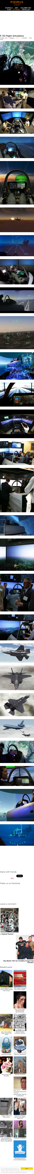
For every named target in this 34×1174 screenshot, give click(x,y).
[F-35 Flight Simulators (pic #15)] (17, 512)
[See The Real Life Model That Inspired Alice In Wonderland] (6, 1137)
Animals (9, 8)
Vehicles (26, 9)
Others (16, 9)
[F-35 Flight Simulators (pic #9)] (17, 312)
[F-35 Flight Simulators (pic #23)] (17, 737)
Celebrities (25, 8)
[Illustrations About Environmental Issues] (20, 1157)
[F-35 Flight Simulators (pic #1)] (17, 84)
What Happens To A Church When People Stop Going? (6, 989)
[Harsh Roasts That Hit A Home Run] (20, 1093)
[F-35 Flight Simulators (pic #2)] (17, 108)
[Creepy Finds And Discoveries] (6, 1114)
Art (16, 8)
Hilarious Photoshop (20, 1054)
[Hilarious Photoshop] (20, 1053)
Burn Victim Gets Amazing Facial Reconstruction (20, 1010)
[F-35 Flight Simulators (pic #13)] (17, 437)
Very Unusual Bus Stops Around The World (6, 1033)
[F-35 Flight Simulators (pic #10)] (17, 349)
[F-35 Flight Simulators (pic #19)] (17, 640)
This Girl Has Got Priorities (6, 1075)
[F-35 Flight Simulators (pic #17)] (17, 570)
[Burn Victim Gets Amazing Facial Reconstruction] (20, 1008)
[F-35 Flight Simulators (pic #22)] (17, 715)
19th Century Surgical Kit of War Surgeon (20, 988)
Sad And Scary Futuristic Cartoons (20, 1032)
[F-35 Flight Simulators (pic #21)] (17, 689)
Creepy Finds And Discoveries (6, 1116)
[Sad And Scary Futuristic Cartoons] (20, 1030)
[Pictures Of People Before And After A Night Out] (20, 1114)
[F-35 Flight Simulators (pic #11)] (17, 379)
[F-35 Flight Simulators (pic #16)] (17, 535)
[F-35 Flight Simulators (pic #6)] (17, 231)
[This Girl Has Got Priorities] (6, 1073)
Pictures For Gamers (20, 1138)
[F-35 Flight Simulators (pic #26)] (17, 821)
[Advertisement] (17, 22)
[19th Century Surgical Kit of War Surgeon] (20, 986)
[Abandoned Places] (20, 1073)
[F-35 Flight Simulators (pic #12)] (17, 406)
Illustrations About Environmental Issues (20, 1159)
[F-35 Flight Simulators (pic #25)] (17, 785)
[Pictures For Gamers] (20, 1137)
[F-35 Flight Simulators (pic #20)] (17, 662)
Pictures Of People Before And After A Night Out (20, 1117)
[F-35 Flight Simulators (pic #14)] (17, 464)
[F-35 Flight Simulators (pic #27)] (17, 845)
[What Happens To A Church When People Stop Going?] (6, 986)
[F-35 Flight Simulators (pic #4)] (17, 157)
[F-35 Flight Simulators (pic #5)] (17, 204)
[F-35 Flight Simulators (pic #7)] (17, 255)
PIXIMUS (17, 2)
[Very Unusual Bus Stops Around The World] (6, 1030)
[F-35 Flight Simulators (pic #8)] (17, 284)
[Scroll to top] (27, 1165)
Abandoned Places (20, 1074)
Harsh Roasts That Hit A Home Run (20, 1095)
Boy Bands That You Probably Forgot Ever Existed (18, 961)
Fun (9, 9)
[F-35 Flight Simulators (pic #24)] (17, 762)
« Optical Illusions (6, 934)
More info (25, 1172)
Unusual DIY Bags (6, 1054)
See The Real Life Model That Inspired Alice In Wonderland (6, 1140)
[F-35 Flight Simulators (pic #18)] (17, 611)
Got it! (27, 1168)
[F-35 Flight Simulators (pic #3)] (17, 133)
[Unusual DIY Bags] (6, 1053)
